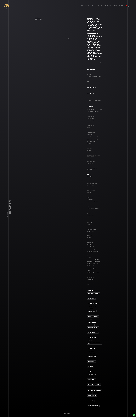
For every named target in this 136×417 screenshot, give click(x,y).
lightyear (88, 217)
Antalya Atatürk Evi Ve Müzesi (93, 123)
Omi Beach (89, 237)
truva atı (88, 270)
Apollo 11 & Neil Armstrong (92, 139)
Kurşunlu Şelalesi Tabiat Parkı (93, 208)
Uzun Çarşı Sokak (90, 277)
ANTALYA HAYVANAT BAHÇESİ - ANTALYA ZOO (93, 319)
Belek (88, 146)
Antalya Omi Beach (91, 361)
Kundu (88, 206)
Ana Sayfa (81, 5)
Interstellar (89, 74)
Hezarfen (37, 17)
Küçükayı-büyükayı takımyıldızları (94, 76)
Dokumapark (89, 158)
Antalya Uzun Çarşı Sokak (92, 374)
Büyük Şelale (89, 148)
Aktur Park (89, 113)
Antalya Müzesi (90, 127)
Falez (88, 165)
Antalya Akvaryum (91, 116)
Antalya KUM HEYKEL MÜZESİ (92, 337)
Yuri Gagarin (89, 281)
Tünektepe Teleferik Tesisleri (93, 272)
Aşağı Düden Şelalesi (91, 141)
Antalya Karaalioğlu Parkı (92, 327)
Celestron (89, 150)
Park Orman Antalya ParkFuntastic (94, 390)
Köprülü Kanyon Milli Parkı (92, 201)
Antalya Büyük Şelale (91, 311)
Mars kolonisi (89, 222)
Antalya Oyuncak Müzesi (92, 129)
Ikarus (88, 72)
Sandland (89, 244)
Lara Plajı (88, 213)
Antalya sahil (89, 134)
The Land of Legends (91, 268)
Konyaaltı (89, 194)
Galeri (93, 5)
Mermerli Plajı (89, 224)
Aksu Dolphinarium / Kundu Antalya (94, 109)
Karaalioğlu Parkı (90, 185)
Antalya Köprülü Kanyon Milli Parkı (94, 346)
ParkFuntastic (90, 242)
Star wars (89, 257)
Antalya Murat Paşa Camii (92, 356)
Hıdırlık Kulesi (89, 176)
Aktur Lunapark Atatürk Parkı (93, 111)
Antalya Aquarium (90, 118)
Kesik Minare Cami (91, 190)
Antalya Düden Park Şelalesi (93, 316)
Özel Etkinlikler (108, 5)
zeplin (88, 284)
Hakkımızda (87, 5)
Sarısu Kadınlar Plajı (91, 249)
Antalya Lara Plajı (91, 348)
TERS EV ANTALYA (91, 265)
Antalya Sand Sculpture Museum (94, 136)
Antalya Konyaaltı (91, 335)
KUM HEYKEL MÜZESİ (91, 204)
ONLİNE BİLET (99, 5)
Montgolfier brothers (91, 78)
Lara (87, 210)
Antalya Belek (90, 308)
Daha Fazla (121, 5)
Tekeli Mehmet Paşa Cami (92, 263)
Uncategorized (90, 275)
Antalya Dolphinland (91, 125)
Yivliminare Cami (90, 279)
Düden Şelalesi (90, 163)
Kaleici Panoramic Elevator (92, 183)
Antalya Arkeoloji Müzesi (92, 120)
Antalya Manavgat (91, 351)
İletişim (115, 5)
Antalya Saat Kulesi (91, 132)
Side (87, 255)
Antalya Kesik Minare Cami (92, 332)
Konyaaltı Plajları (90, 197)
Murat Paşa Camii (90, 231)
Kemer (88, 188)
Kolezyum (89, 192)
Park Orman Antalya (91, 239)
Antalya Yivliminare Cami (92, 376)
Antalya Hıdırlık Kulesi (92, 322)
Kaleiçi (88, 181)
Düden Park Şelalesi (91, 161)
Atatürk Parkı (89, 143)
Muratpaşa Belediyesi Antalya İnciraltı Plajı (93, 387)
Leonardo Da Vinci (90, 215)
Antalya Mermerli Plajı (92, 353)
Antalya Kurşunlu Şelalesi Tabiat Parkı (94, 343)
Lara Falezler (90, 384)
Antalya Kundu (90, 340)
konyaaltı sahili (90, 199)
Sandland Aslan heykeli (91, 246)
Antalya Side (90, 371)
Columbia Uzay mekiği (91, 152)
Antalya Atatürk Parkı (92, 306)
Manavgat (89, 220)
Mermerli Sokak (90, 226)
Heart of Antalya (90, 171)
